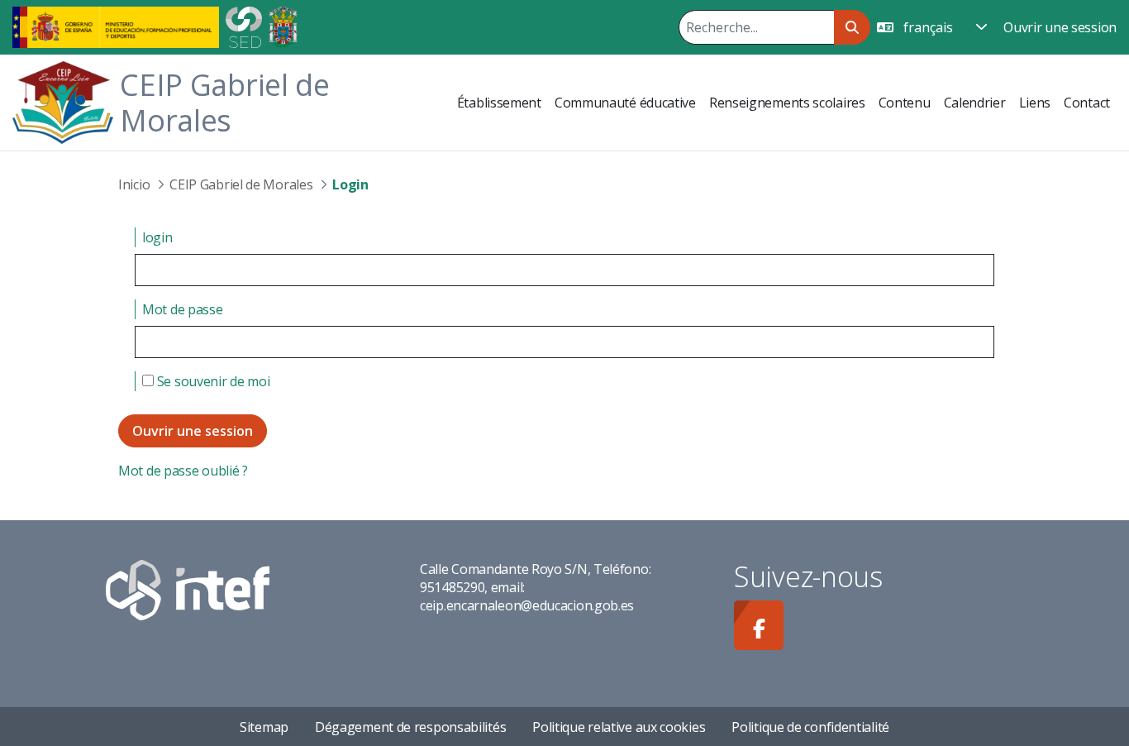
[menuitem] (499, 102)
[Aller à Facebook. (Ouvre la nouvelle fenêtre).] (759, 625)
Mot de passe (182, 309)
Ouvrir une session (1060, 27)
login (157, 237)
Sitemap (264, 727)
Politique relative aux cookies (618, 727)
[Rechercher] (851, 27)
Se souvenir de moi (211, 381)
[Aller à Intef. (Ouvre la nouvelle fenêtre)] (187, 589)
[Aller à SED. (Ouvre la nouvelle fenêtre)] (244, 26)
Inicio (134, 184)
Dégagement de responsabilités (410, 727)
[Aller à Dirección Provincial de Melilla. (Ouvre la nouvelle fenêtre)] (283, 26)
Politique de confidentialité (810, 727)
